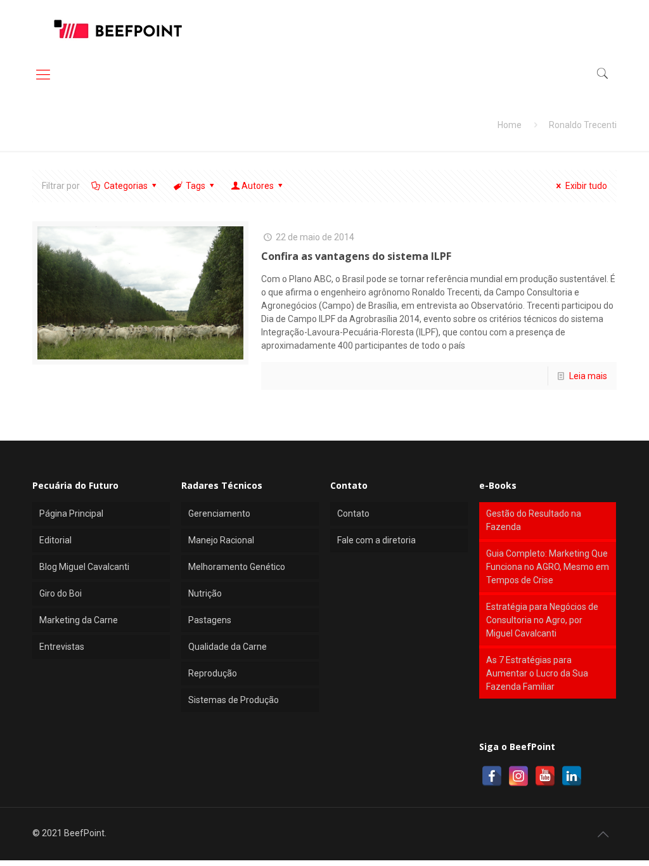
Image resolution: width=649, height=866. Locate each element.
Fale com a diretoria (376, 540)
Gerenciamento (219, 513)
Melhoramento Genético (236, 567)
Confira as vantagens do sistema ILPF (356, 256)
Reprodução (212, 673)
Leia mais (588, 376)
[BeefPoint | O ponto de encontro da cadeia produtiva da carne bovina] (117, 28)
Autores (257, 186)
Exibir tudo (586, 186)
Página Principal (71, 513)
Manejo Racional (221, 540)
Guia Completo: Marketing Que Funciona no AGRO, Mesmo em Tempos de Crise (547, 566)
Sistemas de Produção (233, 700)
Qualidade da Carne (227, 647)
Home (510, 125)
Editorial (55, 540)
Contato (353, 513)
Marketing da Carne (78, 620)
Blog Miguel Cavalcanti (84, 567)
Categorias (126, 186)
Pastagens (209, 620)
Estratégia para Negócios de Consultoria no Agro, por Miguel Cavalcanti (542, 620)
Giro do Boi (60, 593)
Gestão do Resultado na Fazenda (533, 520)
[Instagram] (518, 776)
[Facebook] (492, 776)
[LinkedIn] (572, 776)
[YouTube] (545, 776)
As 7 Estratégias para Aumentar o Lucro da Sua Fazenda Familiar (537, 673)
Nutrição (205, 593)
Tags (195, 186)
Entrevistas (61, 647)
